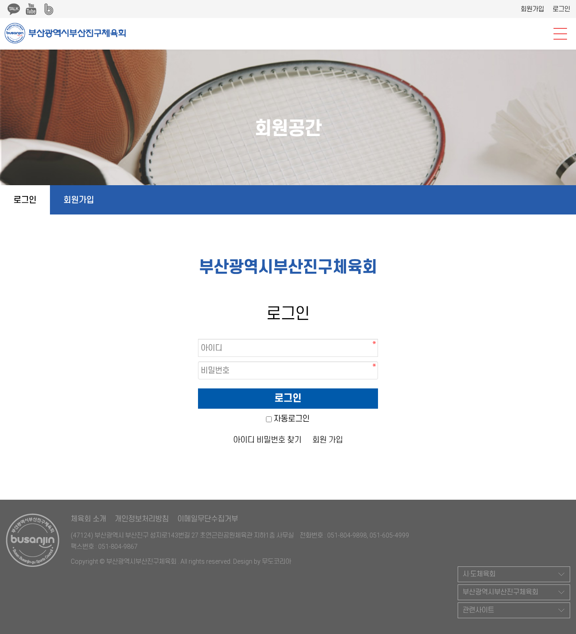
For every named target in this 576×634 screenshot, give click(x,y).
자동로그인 (292, 418)
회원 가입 (327, 439)
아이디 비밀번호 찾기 (267, 439)
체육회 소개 (88, 519)
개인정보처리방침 (142, 519)
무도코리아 (276, 561)
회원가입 (532, 9)
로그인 (561, 9)
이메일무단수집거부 (207, 519)
